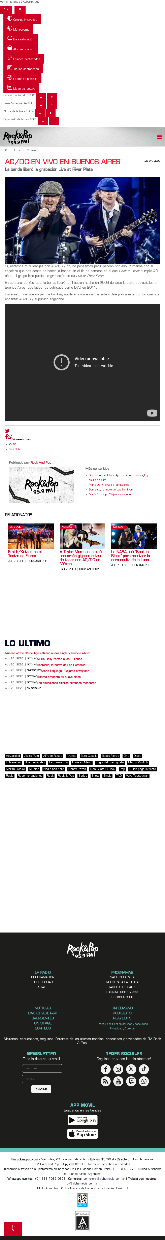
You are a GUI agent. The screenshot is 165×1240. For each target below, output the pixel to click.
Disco (137, 756)
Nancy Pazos (77, 769)
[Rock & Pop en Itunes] (82, 1134)
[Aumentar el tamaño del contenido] (52, 97)
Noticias (67, 527)
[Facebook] (6, 437)
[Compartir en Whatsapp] (10, 437)
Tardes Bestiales (122, 987)
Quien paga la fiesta (122, 982)
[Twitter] (7, 432)
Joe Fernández (35, 762)
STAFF (42, 987)
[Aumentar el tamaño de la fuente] (52, 105)
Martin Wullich (138, 762)
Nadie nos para (53, 769)
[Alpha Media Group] (82, 1221)
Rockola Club (122, 997)
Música (34, 769)
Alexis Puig (31, 756)
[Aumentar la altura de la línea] (50, 113)
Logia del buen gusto (110, 762)
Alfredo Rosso (52, 756)
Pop (122, 769)
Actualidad (13, 756)
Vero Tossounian (137, 775)
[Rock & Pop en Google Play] (82, 1120)
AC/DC (12, 444)
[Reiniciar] (6, 10)
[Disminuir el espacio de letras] (43, 121)
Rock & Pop (66, 775)
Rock (50, 775)
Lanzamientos (58, 762)
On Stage (15, 527)
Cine (126, 756)
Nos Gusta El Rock (102, 769)
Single (107, 775)
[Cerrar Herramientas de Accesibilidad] (20, 10)
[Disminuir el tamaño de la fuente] (41, 105)
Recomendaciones (30, 775)
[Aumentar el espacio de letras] (54, 121)
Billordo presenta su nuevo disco (59, 677)
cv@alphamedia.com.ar (82, 1183)
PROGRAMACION (42, 977)
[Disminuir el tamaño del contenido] (41, 97)
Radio (9, 775)
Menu (159, 137)
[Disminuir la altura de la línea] (40, 113)
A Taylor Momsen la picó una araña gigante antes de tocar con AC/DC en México (81, 558)
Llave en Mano (82, 762)
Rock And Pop (41, 462)
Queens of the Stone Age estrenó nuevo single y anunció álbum (47, 653)
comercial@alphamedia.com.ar (104, 1178)
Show (95, 775)
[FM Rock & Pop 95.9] (16, 137)
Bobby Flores (110, 756)
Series (82, 775)
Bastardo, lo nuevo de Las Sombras (111, 490)
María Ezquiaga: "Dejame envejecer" (111, 495)
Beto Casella (89, 756)
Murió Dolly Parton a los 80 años (109, 485)
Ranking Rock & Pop (122, 992)
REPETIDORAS (43, 982)
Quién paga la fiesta (142, 769)
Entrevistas (13, 762)
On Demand (34, 689)
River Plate (14, 449)
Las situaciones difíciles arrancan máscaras (66, 683)
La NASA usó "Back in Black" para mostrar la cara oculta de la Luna (130, 556)
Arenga (71, 756)
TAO (119, 775)
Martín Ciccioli (15, 769)
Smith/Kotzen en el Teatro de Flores (25, 554)
